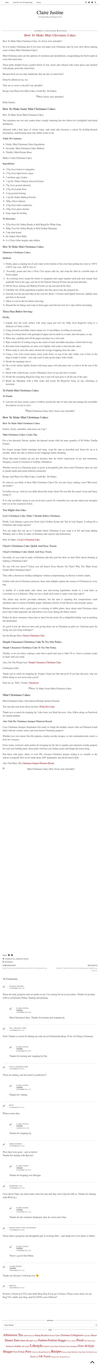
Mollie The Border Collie (61, 1346)
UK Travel (44, 1356)
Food (80, 1340)
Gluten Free (91, 1341)
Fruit (85, 1341)
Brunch (52, 1335)
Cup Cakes (87, 1335)
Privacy (39, 2)
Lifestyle (36, 1345)
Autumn (25, 1335)
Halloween (10, 1346)
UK (37, 1357)
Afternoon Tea (10, 959)
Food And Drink (51, 31)
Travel (33, 1356)
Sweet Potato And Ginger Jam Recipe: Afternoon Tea (25, 966)
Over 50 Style (19, 1351)
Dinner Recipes (27, 1340)
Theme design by (86, 1367)
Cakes (57, 1335)
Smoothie (75, 1352)
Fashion (42, 1340)
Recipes (26, 959)
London (46, 1346)
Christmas (19, 959)
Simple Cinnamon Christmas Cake (45, 662)
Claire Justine (50, 12)
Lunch (52, 1346)
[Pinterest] (89, 2)
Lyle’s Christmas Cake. (29, 539)
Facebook (34, 682)
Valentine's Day (55, 1357)
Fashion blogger (57, 1340)
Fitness (69, 1341)
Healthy (18, 1346)
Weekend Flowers (65, 1357)
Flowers (74, 1341)
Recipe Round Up (44, 1352)
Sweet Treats (82, 1352)
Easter (36, 1341)
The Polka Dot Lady (91, 1352)
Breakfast (45, 1335)
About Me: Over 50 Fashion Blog (22, 2)
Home (7, 2)
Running (64, 1352)
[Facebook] (92, 2)
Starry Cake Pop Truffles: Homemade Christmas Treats (76, 968)
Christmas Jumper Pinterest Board (38, 763)
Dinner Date (12, 1340)
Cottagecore (77, 1335)
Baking (37, 1335)
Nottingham (8, 962)
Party (28, 1351)
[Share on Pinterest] (12, 955)
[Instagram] (86, 2)
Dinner (94, 1335)
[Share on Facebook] (8, 955)
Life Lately (25, 1346)
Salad (69, 1352)
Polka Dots (35, 1352)
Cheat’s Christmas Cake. (34, 635)
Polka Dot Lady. (47, 706)
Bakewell (31, 1335)
